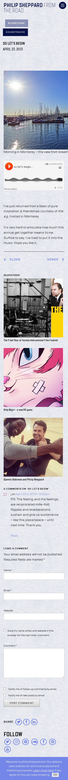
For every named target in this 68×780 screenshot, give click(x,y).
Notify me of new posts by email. (26, 695)
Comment (10, 646)
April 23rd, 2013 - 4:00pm (33, 494)
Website (8, 610)
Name (8, 570)
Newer (53, 259)
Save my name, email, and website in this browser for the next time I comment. (30, 633)
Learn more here (43, 770)
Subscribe (16, 23)
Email (7, 590)
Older (15, 259)
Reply (14, 535)
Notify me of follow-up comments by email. (32, 689)
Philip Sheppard (23, 5)
